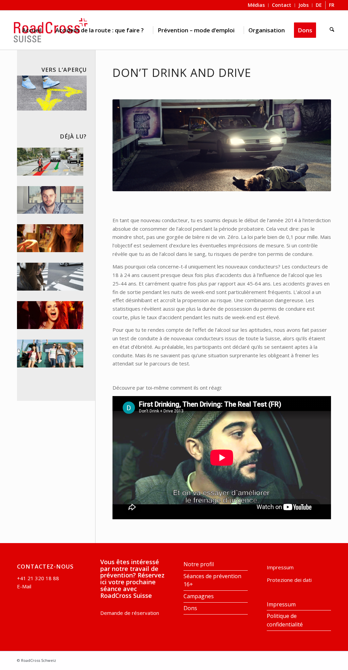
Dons (190, 608)
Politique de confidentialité (285, 620)
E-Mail (24, 586)
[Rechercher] (332, 30)
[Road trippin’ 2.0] (50, 353)
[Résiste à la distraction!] (50, 277)
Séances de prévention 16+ (212, 580)
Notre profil (199, 564)
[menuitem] (31, 30)
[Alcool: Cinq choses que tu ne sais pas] (50, 200)
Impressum (280, 567)
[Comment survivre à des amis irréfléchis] (50, 315)
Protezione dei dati (289, 579)
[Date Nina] (50, 238)
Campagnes (199, 596)
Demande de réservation (129, 612)
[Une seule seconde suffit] (50, 162)
